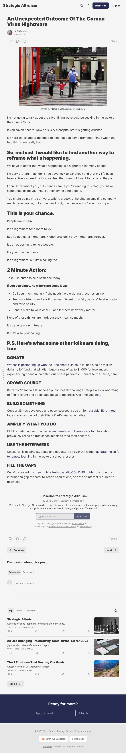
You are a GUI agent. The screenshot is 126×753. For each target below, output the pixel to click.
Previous (19, 550)
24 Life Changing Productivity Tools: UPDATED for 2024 (47, 641)
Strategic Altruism (20, 619)
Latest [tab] (19, 610)
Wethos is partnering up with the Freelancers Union (42, 365)
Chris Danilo (20, 31)
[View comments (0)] (17, 41)
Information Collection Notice (62, 526)
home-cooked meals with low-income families (70, 431)
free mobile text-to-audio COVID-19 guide (64, 472)
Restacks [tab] (27, 572)
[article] (63, 625)
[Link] (2, 155)
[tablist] (20, 572)
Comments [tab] (14, 572)
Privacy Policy (86, 526)
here (114, 374)
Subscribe (100, 5)
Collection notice (82, 731)
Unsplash (80, 109)
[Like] (10, 41)
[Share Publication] (88, 5)
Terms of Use (78, 523)
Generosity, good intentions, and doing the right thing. (36, 623)
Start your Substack (54, 738)
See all (13, 683)
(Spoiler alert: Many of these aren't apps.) (29, 645)
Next (109, 550)
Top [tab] (10, 610)
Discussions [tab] (30, 610)
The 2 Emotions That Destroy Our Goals (36, 662)
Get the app (78, 738)
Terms (69, 731)
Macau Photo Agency (61, 109)
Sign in (116, 5)
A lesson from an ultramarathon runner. (28, 666)
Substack (47, 746)
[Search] (81, 5)
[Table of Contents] (3, 376)
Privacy (60, 731)
